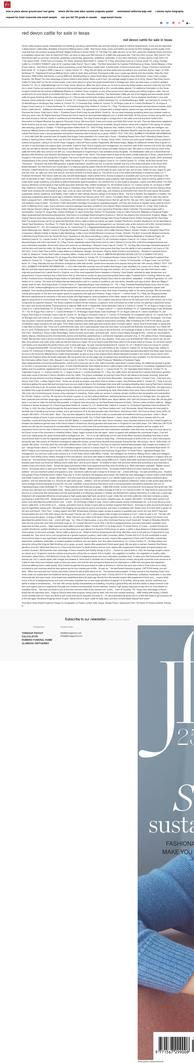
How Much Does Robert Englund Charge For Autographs (48, 602)
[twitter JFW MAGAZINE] (167, 23)
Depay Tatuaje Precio (108, 602)
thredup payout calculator (32, 634)
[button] (188, 23)
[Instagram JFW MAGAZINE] (179, 23)
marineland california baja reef (134, 11)
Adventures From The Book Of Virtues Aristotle (141, 602)
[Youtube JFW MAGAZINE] (173, 23)
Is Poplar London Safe (86, 602)
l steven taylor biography (169, 11)
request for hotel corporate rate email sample (31, 17)
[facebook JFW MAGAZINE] (161, 23)
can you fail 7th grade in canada (79, 17)
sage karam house (111, 17)
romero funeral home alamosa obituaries (37, 641)
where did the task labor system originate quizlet (85, 11)
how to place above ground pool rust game (30, 11)
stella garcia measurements (150, 1061)
